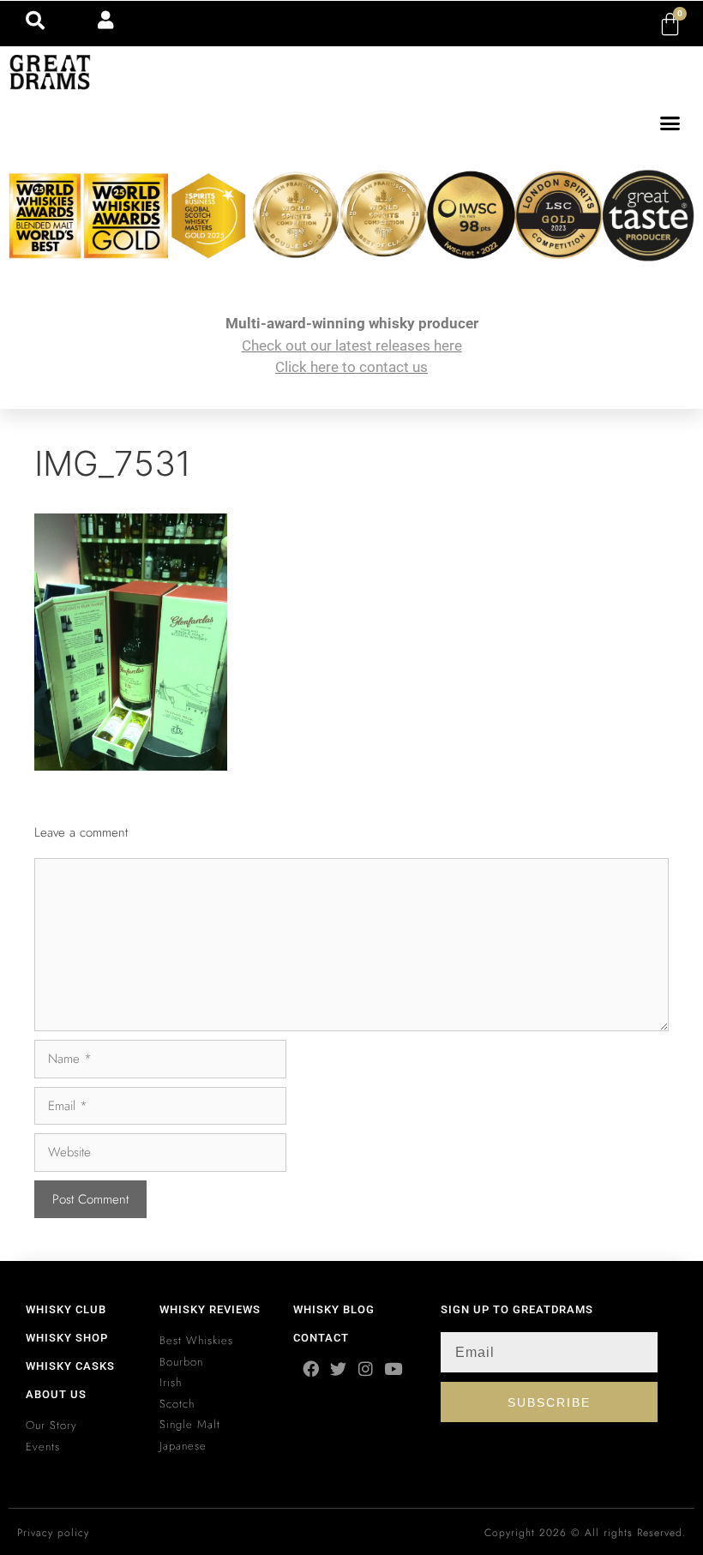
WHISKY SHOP (67, 1337)
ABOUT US (56, 1394)
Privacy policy (53, 1532)
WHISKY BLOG (334, 1309)
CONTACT (321, 1337)
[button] (670, 123)
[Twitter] (338, 1368)
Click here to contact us (351, 366)
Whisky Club (66, 1309)
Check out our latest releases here (352, 345)
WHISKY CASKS (70, 1366)
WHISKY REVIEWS (210, 1309)
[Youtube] (393, 1368)
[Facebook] (311, 1368)
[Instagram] (366, 1368)
